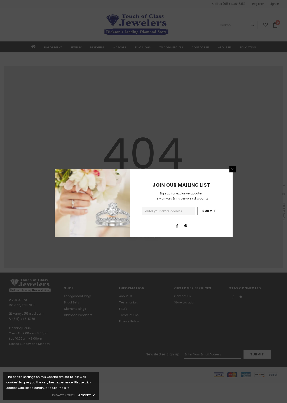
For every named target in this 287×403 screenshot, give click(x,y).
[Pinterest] (186, 226)
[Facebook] (177, 226)
